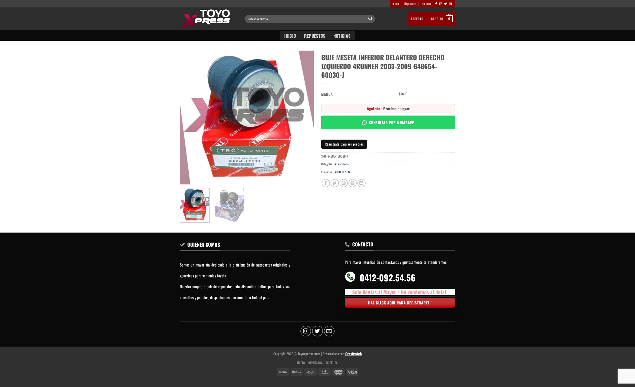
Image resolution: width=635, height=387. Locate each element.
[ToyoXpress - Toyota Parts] (209, 18)
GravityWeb (353, 353)
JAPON (337, 172)
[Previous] (188, 117)
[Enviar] (370, 19)
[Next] (304, 117)
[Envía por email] (344, 183)
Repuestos (410, 3)
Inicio (395, 3)
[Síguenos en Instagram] (440, 4)
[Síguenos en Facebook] (436, 4)
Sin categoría (341, 164)
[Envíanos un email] (450, 4)
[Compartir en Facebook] (326, 183)
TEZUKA (346, 172)
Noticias (426, 3)
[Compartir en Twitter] (335, 183)
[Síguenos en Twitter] (445, 4)
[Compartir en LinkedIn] (361, 183)
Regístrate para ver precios (344, 144)
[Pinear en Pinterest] (353, 183)
